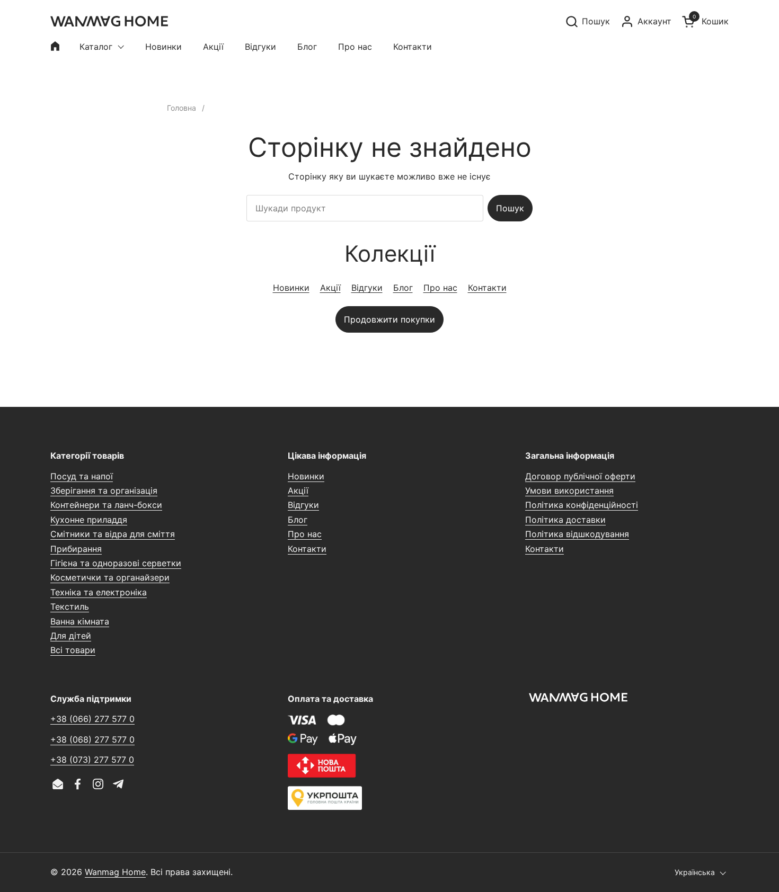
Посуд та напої (81, 476)
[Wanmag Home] (109, 21)
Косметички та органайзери (110, 577)
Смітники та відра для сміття (112, 534)
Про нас (440, 287)
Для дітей (70, 635)
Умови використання (569, 490)
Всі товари (72, 650)
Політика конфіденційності (581, 504)
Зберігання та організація (103, 490)
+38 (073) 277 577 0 (92, 759)
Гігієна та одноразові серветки (115, 563)
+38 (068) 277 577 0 (92, 739)
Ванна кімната (79, 621)
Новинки (291, 287)
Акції (330, 287)
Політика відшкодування (577, 534)
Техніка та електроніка (98, 592)
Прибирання (76, 548)
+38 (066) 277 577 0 (92, 718)
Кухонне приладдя (88, 519)
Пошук (510, 208)
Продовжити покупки (389, 319)
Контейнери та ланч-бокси (106, 504)
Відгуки (367, 287)
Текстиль (69, 606)
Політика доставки (565, 519)
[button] (587, 21)
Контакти (487, 287)
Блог (403, 287)
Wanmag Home (115, 872)
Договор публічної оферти (580, 476)
